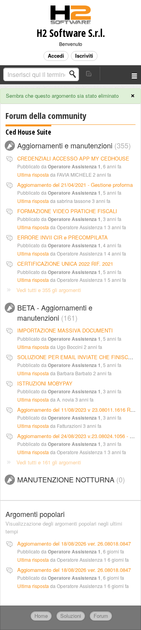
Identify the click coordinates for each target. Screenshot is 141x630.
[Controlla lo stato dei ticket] (89, 73)
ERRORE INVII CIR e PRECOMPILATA (62, 237)
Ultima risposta (33, 174)
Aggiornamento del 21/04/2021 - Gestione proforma (75, 184)
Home (41, 615)
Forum (101, 615)
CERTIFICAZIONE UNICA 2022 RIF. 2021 (65, 263)
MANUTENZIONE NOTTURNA (70, 479)
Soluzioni (70, 615)
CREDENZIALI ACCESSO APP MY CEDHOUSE (73, 158)
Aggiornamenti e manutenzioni (72, 145)
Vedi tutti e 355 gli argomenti (48, 290)
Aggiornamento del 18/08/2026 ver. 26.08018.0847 (74, 543)
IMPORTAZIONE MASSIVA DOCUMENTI (65, 330)
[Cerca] (75, 74)
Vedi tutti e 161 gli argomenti (48, 462)
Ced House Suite (28, 132)
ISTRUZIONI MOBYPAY (44, 383)
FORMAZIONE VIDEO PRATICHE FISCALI (67, 211)
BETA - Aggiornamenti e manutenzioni (54, 312)
